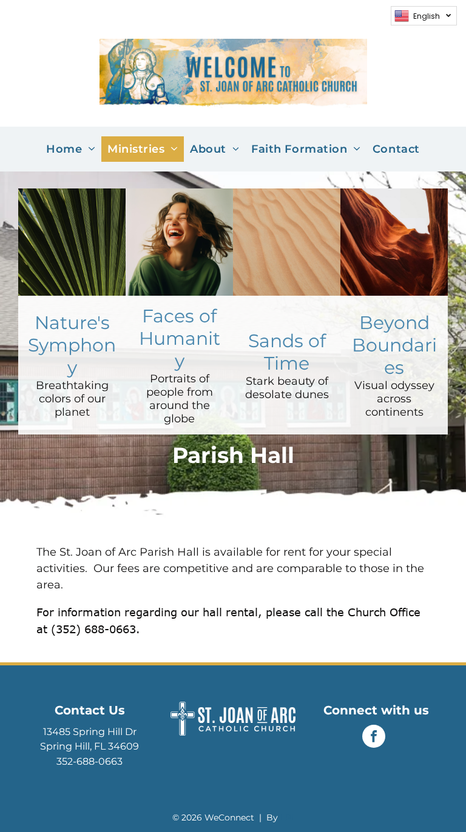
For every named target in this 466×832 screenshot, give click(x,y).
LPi (287, 817)
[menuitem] (70, 149)
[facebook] (373, 738)
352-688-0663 (89, 761)
